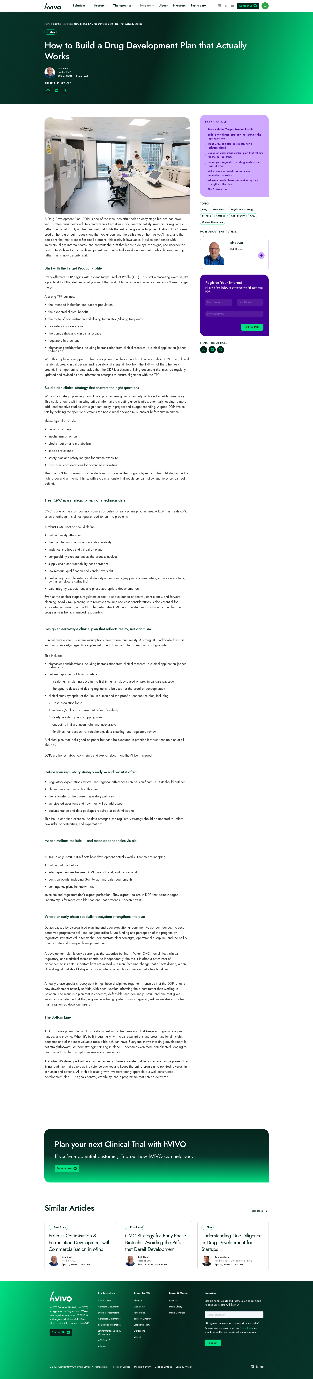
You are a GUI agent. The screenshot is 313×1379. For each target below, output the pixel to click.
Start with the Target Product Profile (230, 129)
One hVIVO (139, 1306)
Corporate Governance (109, 1318)
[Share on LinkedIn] (56, 90)
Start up (220, 215)
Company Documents (108, 1306)
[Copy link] (48, 90)
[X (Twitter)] (226, 6)
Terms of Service (121, 1366)
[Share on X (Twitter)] (65, 90)
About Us (138, 1300)
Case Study (60, 1227)
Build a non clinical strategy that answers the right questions (234, 136)
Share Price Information (109, 1324)
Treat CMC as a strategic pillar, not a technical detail (230, 146)
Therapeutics (122, 5)
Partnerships (139, 1312)
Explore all (258, 1211)
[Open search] (265, 5)
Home (47, 23)
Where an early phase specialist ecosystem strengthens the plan (233, 182)
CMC (252, 215)
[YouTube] (232, 6)
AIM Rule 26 (104, 1340)
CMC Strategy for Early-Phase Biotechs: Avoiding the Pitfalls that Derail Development (155, 1242)
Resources (67, 23)
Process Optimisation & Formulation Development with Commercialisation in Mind (80, 1242)
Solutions (79, 5)
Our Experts (139, 1330)
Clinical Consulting (212, 222)
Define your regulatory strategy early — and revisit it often (234, 164)
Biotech (206, 215)
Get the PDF (252, 327)
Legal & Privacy (184, 1366)
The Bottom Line (217, 189)
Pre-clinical (219, 209)
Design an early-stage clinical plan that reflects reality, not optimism (235, 155)
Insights (145, 5)
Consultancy (238, 215)
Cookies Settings (163, 1366)
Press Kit (173, 1300)
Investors (179, 5)
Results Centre (104, 1300)
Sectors (99, 5)
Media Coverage (177, 1312)
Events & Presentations (108, 1312)
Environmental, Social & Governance (109, 1332)
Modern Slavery (142, 1366)
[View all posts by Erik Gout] (261, 255)
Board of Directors (142, 1318)
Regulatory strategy (242, 209)
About (163, 5)
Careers (137, 1336)
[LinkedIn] (219, 6)
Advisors (102, 1346)
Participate (198, 5)
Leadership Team (142, 1324)
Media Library (175, 1306)
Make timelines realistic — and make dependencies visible (229, 173)
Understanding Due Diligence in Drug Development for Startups (231, 1242)
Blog (52, 32)
